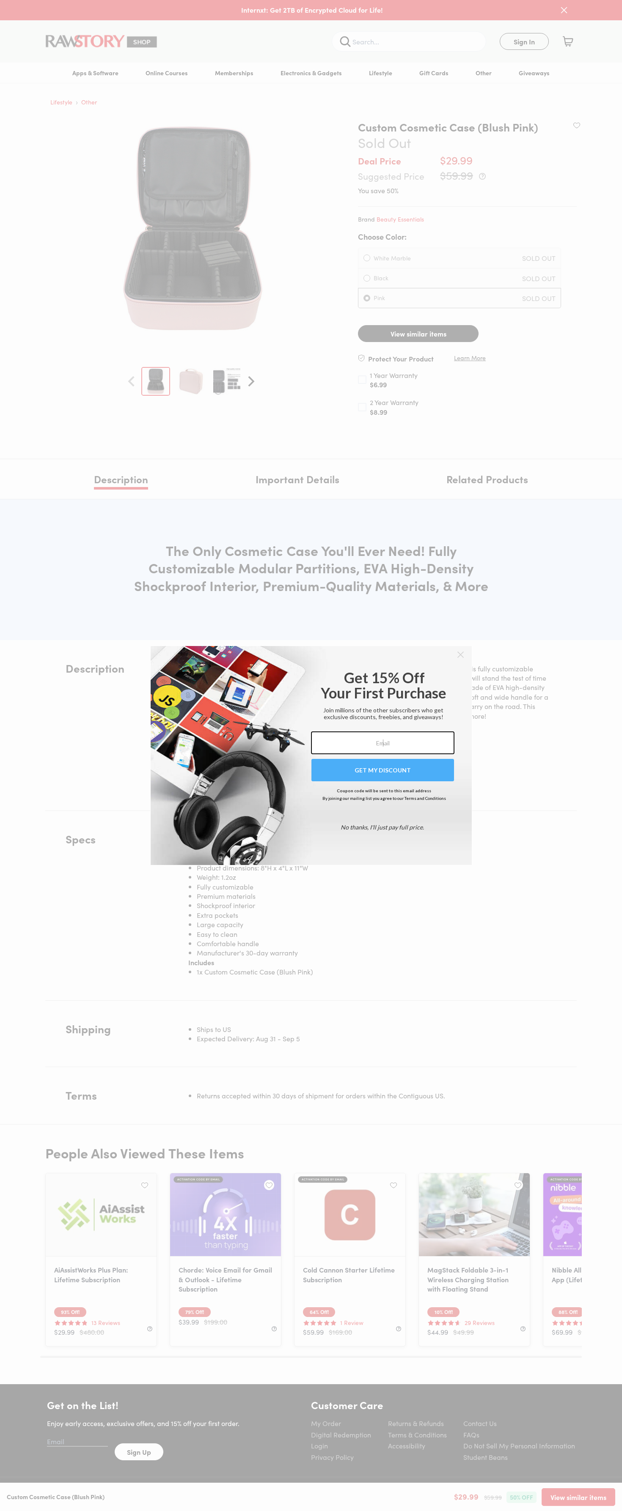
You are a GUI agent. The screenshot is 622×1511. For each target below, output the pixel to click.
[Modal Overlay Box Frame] (311, 755)
